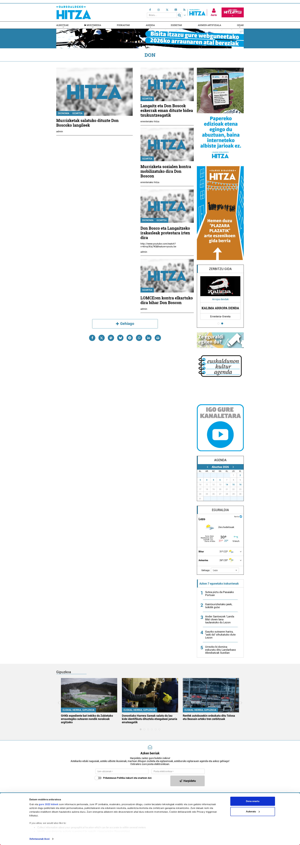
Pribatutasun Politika (114, 778)
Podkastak (123, 25)
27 (202, 475)
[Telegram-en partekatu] (130, 338)
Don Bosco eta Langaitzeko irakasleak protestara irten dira (165, 233)
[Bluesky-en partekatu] (120, 338)
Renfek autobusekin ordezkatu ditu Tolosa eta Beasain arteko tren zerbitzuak (209, 717)
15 (233, 485)
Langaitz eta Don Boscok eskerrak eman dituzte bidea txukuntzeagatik (166, 110)
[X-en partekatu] (101, 338)
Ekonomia (63, 113)
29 (215, 475)
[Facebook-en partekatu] (92, 338)
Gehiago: (205, 570)
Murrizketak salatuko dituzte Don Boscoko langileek (87, 123)
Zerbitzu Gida (220, 269)
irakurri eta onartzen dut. (127, 778)
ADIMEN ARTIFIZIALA (209, 25)
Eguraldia (220, 510)
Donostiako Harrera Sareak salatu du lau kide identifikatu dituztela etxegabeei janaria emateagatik (149, 719)
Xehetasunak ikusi (39, 838)
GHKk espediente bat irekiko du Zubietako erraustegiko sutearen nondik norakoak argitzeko (87, 719)
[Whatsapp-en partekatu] (139, 338)
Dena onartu (252, 801)
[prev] (207, 467)
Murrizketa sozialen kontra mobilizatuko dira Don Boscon (165, 171)
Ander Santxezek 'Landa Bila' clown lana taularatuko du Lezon (219, 619)
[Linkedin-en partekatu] (148, 338)
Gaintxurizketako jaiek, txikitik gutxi (218, 606)
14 (227, 485)
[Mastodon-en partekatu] (111, 338)
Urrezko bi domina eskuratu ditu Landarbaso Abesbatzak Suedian (220, 649)
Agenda (150, 25)
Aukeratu (251, 811)
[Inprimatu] (158, 338)
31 (229, 475)
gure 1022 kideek (48, 804)
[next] (233, 467)
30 (222, 475)
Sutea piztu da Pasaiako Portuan (219, 593)
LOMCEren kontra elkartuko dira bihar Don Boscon (166, 300)
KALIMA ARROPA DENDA (220, 308)
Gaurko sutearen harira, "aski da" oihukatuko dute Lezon (220, 634)
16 (240, 485)
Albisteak (62, 25)
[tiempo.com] (241, 516)
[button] (225, 570)
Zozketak (176, 25)
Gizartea (77, 113)
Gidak (240, 25)
